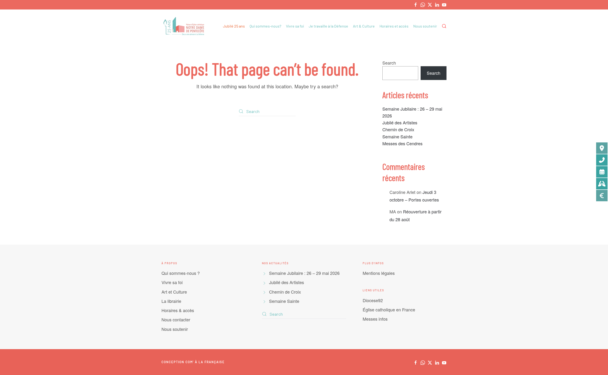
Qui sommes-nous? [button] (265, 26)
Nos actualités (275, 263)
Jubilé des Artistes (399, 122)
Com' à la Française (205, 362)
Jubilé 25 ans (234, 26)
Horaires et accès (394, 26)
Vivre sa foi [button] (295, 26)
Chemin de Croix (398, 129)
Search (389, 63)
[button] (444, 26)
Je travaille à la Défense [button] (328, 26)
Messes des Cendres (402, 143)
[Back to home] (184, 26)
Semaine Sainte (397, 136)
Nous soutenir (425, 26)
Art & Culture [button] (364, 26)
